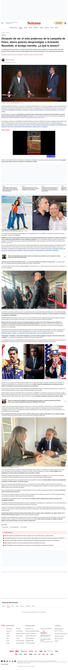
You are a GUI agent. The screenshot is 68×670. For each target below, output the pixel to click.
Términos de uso (29, 628)
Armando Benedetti (14, 527)
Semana (3, 32)
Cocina (17, 638)
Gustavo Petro (5, 527)
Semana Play (9, 628)
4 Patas (8, 643)
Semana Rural (19, 635)
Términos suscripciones (31, 633)
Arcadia (8, 635)
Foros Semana (19, 631)
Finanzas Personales (20, 633)
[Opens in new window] (4, 661)
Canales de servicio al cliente (61, 633)
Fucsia (7, 640)
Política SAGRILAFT (30, 638)
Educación (18, 628)
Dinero (7, 633)
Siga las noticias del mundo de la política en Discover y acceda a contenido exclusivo (23, 54)
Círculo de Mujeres (20, 640)
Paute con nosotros (59, 638)
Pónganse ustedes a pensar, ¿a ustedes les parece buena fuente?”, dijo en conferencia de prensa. (27, 333)
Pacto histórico (24, 527)
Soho (7, 638)
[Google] (2, 661)
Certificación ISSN (29, 640)
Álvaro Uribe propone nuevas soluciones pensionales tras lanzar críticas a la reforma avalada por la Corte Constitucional (30, 188)
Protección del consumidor (46, 628)
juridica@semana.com (45, 636)
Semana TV (8, 631)
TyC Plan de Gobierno (30, 643)
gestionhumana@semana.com (46, 641)
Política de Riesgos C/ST (31, 635)
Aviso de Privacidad (6, 664)
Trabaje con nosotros (59, 636)
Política (7, 32)
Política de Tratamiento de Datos (32, 631)
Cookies (56, 640)
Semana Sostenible (20, 643)
